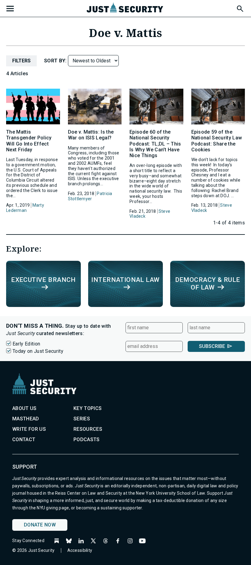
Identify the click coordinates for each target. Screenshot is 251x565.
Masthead (25, 419)
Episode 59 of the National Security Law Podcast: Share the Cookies (216, 141)
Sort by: (56, 61)
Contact (23, 439)
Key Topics (87, 408)
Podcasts (86, 439)
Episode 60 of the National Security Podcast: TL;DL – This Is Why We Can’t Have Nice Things (155, 143)
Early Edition (26, 344)
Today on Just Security (38, 351)
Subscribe (212, 346)
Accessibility (79, 550)
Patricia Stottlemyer (90, 196)
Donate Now (40, 525)
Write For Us (29, 429)
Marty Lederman (25, 208)
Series (81, 419)
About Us (24, 408)
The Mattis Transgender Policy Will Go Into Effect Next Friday (29, 141)
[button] (239, 7)
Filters (21, 61)
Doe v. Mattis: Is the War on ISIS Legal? (91, 135)
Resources (87, 429)
